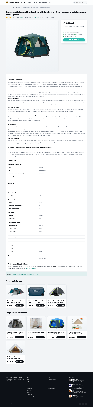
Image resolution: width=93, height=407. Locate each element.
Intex (28, 379)
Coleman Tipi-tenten (35, 17)
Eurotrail (29, 384)
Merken (35, 2)
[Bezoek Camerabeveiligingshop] (70, 385)
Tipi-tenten (15, 7)
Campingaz (29, 394)
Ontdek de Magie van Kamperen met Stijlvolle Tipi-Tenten (26, 274)
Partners (50, 386)
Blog (50, 2)
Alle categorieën (52, 379)
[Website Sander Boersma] (12, 403)
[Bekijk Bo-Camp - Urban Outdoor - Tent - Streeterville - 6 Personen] (15, 348)
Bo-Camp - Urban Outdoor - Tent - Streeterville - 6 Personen (14, 358)
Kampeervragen (43, 2)
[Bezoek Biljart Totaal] (70, 390)
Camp (28, 386)
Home (7, 7)
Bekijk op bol (73, 39)
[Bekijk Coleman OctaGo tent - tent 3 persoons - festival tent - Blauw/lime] (56, 323)
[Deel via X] (80, 404)
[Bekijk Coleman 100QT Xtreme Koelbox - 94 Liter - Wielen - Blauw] (36, 292)
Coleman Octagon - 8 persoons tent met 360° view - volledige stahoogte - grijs (15, 334)
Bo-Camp (29, 390)
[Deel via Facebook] (83, 404)
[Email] (86, 404)
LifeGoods (29, 388)
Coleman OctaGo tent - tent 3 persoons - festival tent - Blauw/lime (56, 334)
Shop (29, 2)
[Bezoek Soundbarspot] (70, 380)
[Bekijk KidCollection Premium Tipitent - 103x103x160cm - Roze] (36, 323)
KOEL (28, 381)
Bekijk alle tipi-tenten (31, 268)
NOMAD (29, 392)
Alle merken (51, 381)
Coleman (21, 17)
